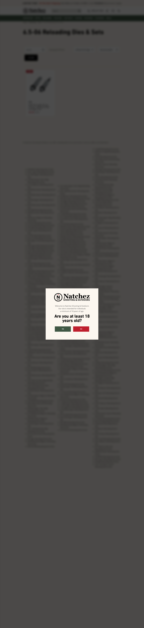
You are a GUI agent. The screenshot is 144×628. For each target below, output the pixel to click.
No (81, 329)
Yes (63, 329)
